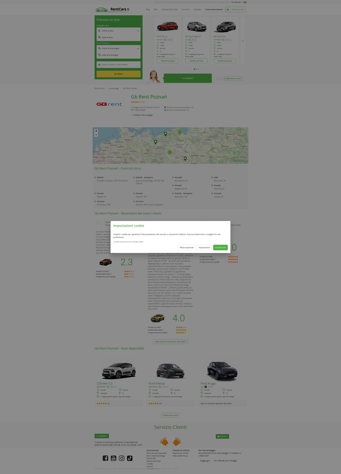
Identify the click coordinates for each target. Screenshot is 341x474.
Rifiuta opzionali (186, 247)
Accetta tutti (220, 247)
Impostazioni (204, 247)
